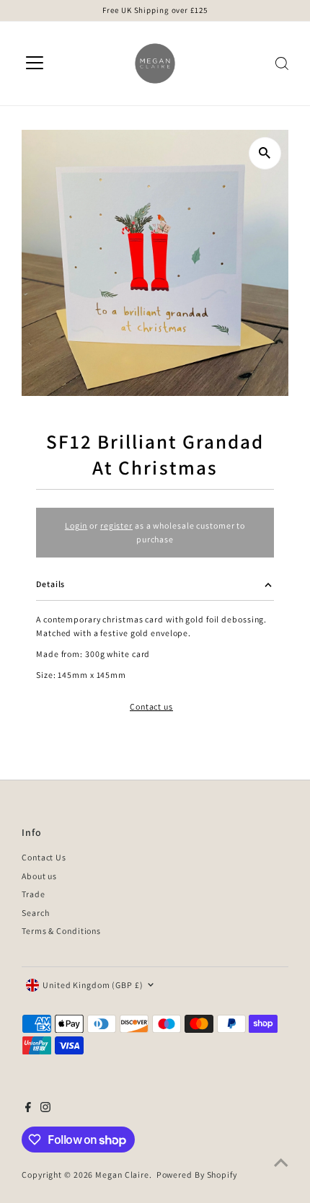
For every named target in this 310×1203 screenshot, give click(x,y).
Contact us (151, 706)
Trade (33, 894)
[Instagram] (45, 1109)
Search (35, 912)
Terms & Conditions (61, 930)
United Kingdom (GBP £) (93, 984)
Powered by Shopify (196, 1174)
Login (76, 525)
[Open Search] (281, 63)
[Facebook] (28, 1109)
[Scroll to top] (281, 1163)
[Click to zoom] (265, 153)
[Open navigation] (35, 63)
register (116, 525)
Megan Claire (122, 1174)
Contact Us (44, 857)
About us (39, 876)
